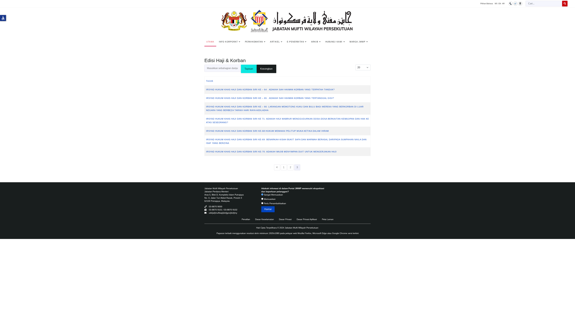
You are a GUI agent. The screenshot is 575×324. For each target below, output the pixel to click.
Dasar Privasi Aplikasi (307, 219)
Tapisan (249, 69)
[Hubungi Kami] (510, 3)
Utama (210, 42)
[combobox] (544, 3)
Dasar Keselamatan (264, 219)
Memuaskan (269, 199)
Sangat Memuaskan (273, 195)
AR (503, 4)
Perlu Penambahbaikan (274, 203)
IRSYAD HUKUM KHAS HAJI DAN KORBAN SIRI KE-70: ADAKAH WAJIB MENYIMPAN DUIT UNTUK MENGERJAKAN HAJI (271, 151)
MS (496, 4)
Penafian (246, 219)
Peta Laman (327, 219)
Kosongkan (266, 69)
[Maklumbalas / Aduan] (515, 3)
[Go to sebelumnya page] (277, 167)
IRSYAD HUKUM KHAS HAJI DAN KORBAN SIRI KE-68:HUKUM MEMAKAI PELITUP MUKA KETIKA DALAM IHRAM (267, 131)
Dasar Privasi (285, 219)
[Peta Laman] (520, 3)
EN (499, 4)
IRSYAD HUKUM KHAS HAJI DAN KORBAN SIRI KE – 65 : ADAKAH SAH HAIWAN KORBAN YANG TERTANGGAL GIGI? (270, 98)
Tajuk (209, 81)
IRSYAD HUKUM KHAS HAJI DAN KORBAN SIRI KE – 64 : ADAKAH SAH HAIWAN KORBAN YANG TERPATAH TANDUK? (270, 89)
